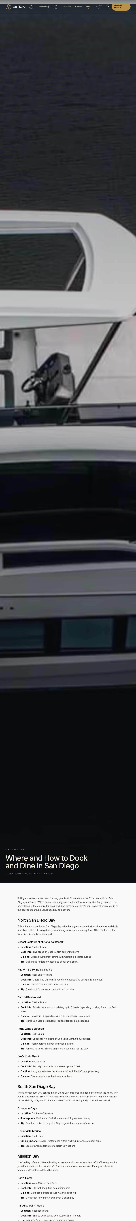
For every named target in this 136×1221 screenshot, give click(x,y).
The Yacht (31, 6)
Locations (67, 6)
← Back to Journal (15, 850)
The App (55, 6)
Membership (44, 6)
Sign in (100, 6)
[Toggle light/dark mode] (108, 6)
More (88, 6)
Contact (78, 6)
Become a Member (118, 6)
